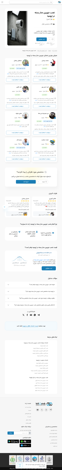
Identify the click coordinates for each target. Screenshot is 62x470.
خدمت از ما (54, 50)
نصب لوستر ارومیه (44, 346)
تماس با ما (29, 416)
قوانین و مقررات (28, 423)
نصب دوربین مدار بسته (42, 50)
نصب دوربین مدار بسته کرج (42, 383)
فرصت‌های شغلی (28, 413)
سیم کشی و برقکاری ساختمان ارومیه (40, 353)
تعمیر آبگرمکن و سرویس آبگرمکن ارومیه (39, 370)
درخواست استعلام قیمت (44, 80)
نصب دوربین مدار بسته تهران (41, 380)
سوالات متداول (28, 420)
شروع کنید (25, 182)
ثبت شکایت (55, 446)
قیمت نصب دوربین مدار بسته (41, 260)
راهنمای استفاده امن (53, 443)
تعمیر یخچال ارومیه (44, 368)
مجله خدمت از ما (28, 407)
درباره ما (29, 410)
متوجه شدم (20, 465)
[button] (4, 207)
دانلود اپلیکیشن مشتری (53, 436)
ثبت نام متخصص (54, 440)
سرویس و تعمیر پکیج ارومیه (42, 363)
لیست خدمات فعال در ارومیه (30, 326)
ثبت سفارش (42, 39)
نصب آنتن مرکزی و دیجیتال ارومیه (40, 348)
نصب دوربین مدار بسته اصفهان (41, 385)
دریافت (10, 433)
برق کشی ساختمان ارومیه (42, 356)
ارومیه (49, 50)
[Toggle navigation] (2, 2)
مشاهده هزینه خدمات (53, 433)
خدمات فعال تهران (54, 430)
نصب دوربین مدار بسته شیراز (41, 388)
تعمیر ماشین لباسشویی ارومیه (41, 365)
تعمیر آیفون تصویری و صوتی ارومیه (40, 351)
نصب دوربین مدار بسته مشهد (41, 390)
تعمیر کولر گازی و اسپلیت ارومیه (41, 373)
